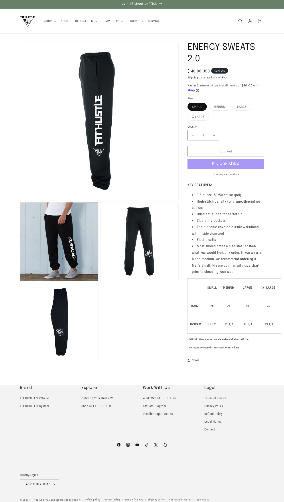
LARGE (244, 108)
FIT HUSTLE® (37, 499)
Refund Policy (213, 414)
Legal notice (202, 499)
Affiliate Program (154, 406)
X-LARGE (200, 118)
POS (47, 499)
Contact (209, 429)
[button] (50, 21)
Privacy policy (112, 499)
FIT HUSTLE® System (34, 406)
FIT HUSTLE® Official (34, 398)
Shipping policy (156, 499)
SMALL (199, 108)
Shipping (192, 77)
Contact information (180, 499)
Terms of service (134, 499)
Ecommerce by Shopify (68, 499)
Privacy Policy (213, 406)
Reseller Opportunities (158, 414)
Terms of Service (215, 398)
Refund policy (92, 499)
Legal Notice (212, 421)
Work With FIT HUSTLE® (159, 398)
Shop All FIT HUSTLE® (96, 406)
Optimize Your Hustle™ (97, 398)
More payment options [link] (226, 174)
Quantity (192, 126)
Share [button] (196, 360)
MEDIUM (222, 108)
